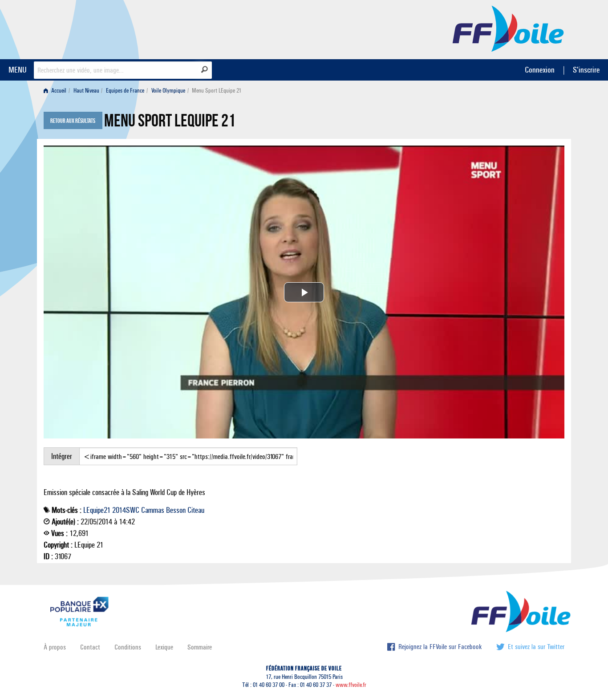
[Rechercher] (204, 69)
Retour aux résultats (72, 121)
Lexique (164, 647)
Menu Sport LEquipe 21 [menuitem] (216, 90)
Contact (90, 647)
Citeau (195, 510)
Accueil (58, 90)
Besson (176, 510)
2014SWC (125, 510)
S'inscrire (586, 70)
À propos (55, 647)
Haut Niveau (86, 90)
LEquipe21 (96, 510)
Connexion (540, 70)
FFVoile (508, 28)
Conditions (127, 647)
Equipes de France (125, 90)
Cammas (152, 510)
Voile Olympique (168, 90)
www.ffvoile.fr (351, 685)
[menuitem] (57, 90)
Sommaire (199, 647)
